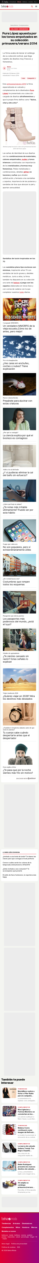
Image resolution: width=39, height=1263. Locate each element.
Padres (36, 2)
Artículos (16, 1223)
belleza (17, 1235)
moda (11, 1235)
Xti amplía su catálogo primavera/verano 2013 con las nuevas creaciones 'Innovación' (26, 1185)
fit (36, 1237)
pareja (4, 1237)
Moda (19, 2)
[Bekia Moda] (7, 6)
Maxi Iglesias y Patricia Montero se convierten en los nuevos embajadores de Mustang (27, 1111)
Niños (18, 1227)
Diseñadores (27, 1223)
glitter (26, 172)
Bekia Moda (14, 25)
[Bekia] (5, 2)
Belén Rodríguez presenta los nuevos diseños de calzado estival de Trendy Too (27, 1166)
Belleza (25, 2)
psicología (25, 1237)
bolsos (17, 283)
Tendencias (22, 1089)
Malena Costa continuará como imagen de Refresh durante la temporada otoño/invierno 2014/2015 (27, 1130)
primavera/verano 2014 (16, 84)
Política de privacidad (19, 1244)
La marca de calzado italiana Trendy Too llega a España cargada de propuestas (26, 1148)
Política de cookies (8, 1247)
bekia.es (5, 1235)
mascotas (11, 1237)
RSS (18, 1247)
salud (18, 1237)
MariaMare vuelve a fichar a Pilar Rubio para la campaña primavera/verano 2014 (26, 1093)
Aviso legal (6, 1244)
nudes (24, 159)
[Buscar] (31, 6)
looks (21, 292)
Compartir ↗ (31, 78)
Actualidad (12, 2)
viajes (4, 1239)
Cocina (30, 2)
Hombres (25, 1227)
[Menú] (36, 6)
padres (29, 1235)
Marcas (34, 1227)
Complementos (23, 25)
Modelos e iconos (9, 1231)
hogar (32, 1237)
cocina (23, 1235)
